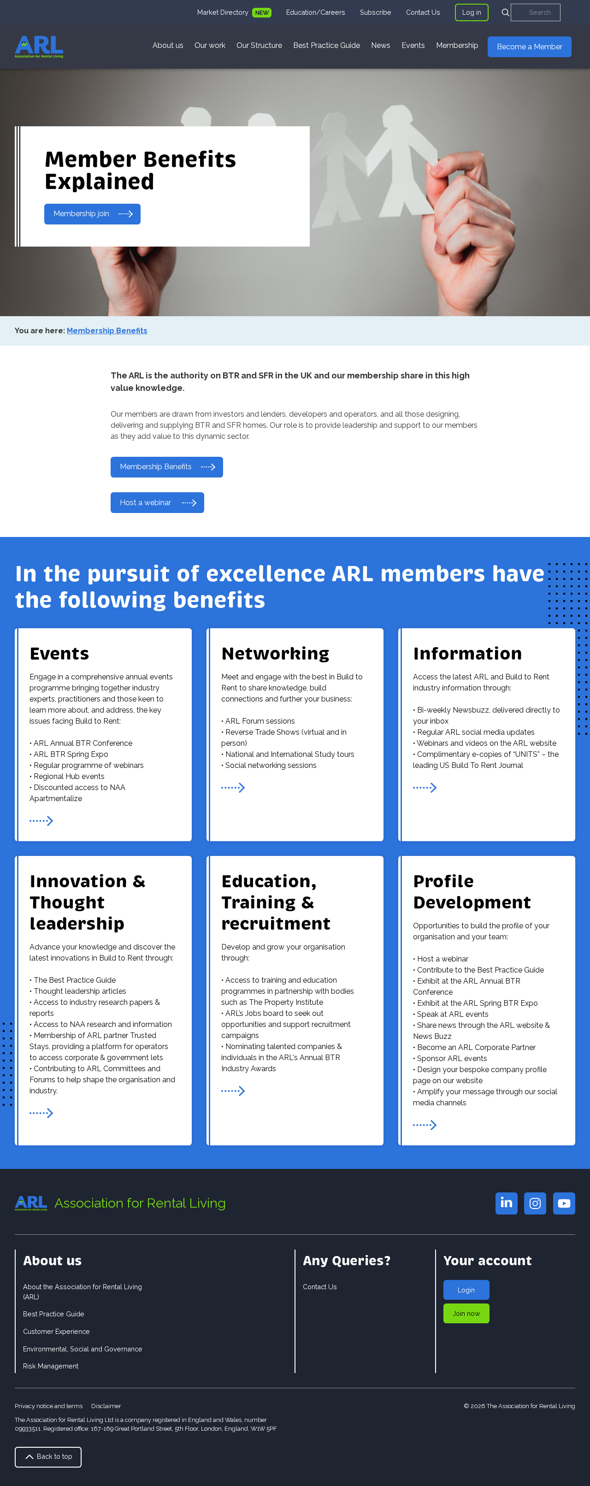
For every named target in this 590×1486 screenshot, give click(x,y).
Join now (466, 1313)
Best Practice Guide (326, 45)
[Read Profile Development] (425, 1125)
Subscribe (375, 12)
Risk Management (50, 1366)
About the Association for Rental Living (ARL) (82, 1292)
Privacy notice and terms (49, 1406)
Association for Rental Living (140, 1203)
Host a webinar (146, 502)
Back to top (53, 1456)
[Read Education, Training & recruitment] (233, 1091)
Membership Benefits (156, 466)
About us (168, 45)
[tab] (234, 12)
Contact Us (423, 12)
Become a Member (529, 46)
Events (413, 45)
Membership (457, 45)
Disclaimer (106, 1406)
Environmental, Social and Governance (82, 1349)
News (380, 45)
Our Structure (259, 45)
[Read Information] (425, 787)
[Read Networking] (233, 787)
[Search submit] (505, 12)
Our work (210, 45)
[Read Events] (41, 820)
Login (466, 1290)
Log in (471, 12)
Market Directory (223, 12)
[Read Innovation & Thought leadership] (41, 1113)
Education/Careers (315, 12)
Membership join (81, 213)
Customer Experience (56, 1331)
